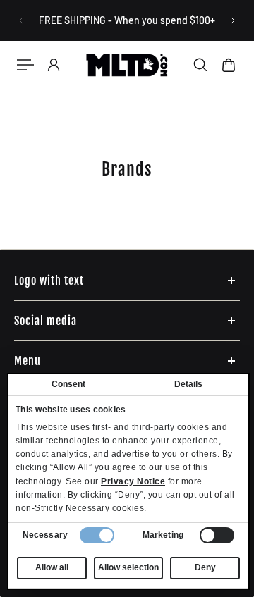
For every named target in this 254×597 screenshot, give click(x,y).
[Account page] (54, 64)
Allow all (51, 567)
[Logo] (127, 65)
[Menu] (25, 65)
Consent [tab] (69, 384)
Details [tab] (188, 384)
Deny (205, 567)
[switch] (217, 535)
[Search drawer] (200, 64)
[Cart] (228, 64)
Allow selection (128, 567)
